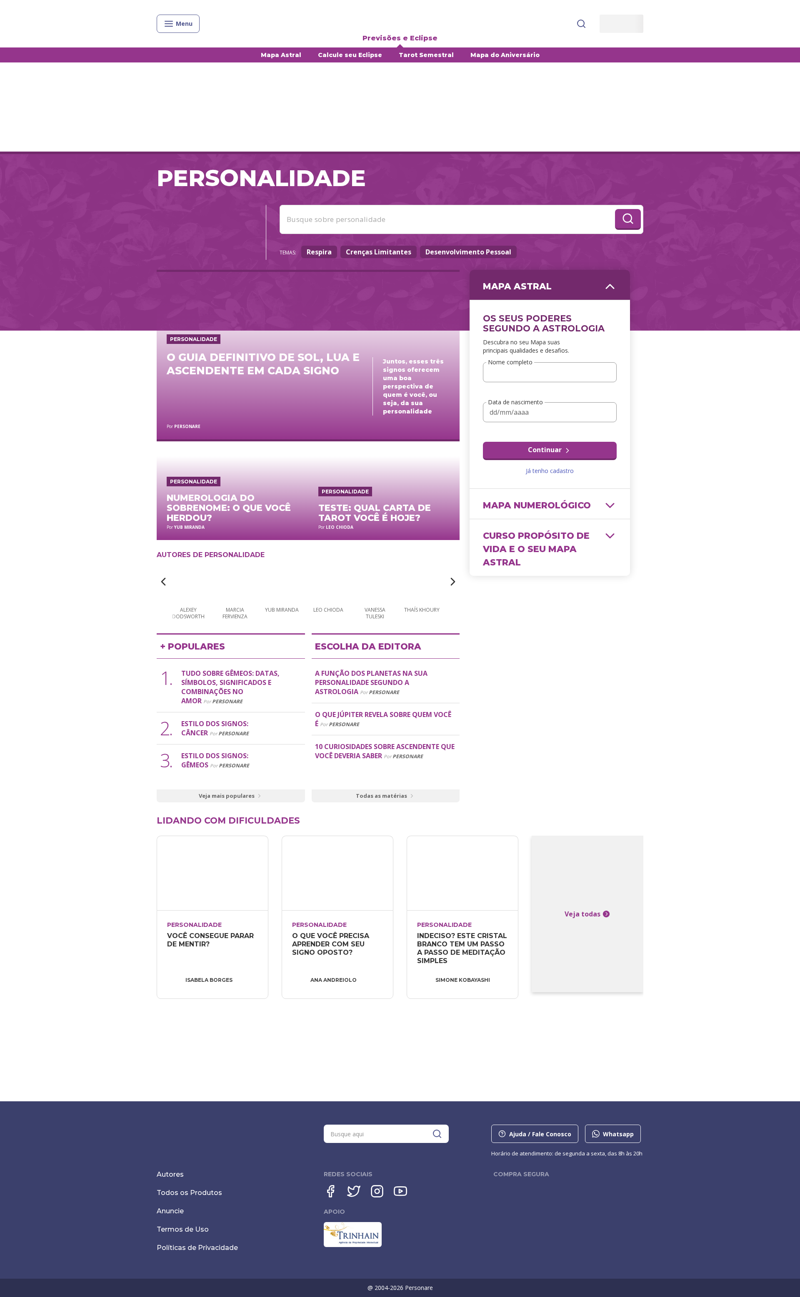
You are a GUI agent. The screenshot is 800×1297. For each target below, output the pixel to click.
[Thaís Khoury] (421, 582)
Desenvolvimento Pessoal (468, 251)
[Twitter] (353, 1191)
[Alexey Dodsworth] (188, 582)
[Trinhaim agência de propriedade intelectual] (353, 1245)
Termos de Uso (183, 1229)
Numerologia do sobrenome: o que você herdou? (229, 508)
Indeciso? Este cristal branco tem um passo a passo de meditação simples (463, 948)
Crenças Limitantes (378, 251)
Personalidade (193, 339)
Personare (187, 426)
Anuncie (170, 1211)
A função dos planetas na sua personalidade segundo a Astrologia (371, 682)
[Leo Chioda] (328, 582)
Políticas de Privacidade (197, 1248)
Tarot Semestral (426, 55)
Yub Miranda (189, 527)
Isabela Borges (208, 980)
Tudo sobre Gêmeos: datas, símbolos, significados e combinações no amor (230, 687)
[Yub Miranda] (281, 582)
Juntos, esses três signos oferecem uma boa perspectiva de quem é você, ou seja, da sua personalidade (413, 386)
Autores (170, 1174)
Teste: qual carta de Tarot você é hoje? (374, 513)
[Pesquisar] (581, 24)
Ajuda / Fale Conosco (540, 1134)
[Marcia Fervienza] (235, 582)
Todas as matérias (381, 795)
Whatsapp (618, 1134)
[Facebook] (330, 1191)
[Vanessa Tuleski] (375, 582)
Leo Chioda (339, 527)
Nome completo (510, 362)
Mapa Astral (281, 55)
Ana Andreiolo (333, 980)
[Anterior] (163, 581)
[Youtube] (400, 1191)
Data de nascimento (515, 402)
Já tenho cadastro (550, 471)
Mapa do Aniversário (505, 55)
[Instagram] (377, 1191)
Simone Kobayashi (462, 980)
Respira (319, 251)
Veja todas (582, 914)
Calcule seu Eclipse (350, 55)
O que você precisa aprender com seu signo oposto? (331, 944)
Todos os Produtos (189, 1193)
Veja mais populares (227, 795)
